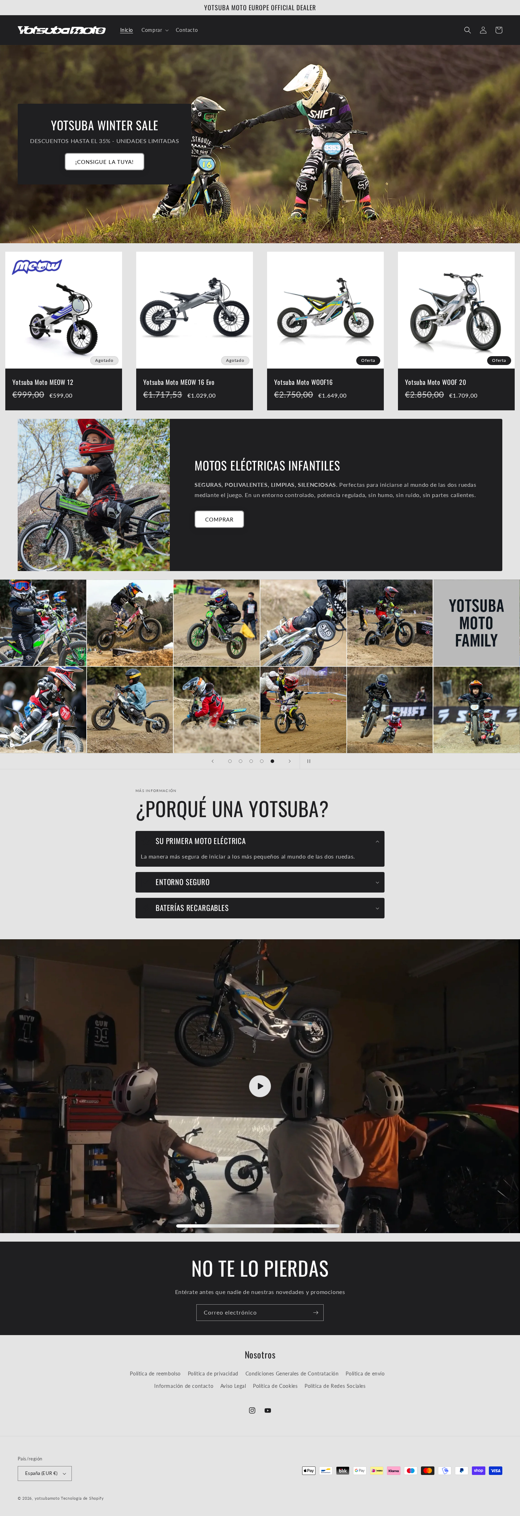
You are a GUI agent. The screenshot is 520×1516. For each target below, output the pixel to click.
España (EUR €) (41, 1473)
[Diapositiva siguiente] (289, 761)
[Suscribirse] (315, 1312)
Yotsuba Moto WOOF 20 (435, 382)
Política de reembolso (155, 1373)
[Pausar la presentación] (307, 761)
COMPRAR (219, 519)
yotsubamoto (47, 1498)
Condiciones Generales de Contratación (292, 1373)
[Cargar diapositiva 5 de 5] (272, 761)
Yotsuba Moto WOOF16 (303, 382)
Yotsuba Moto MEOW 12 (43, 382)
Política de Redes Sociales (335, 1386)
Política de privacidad (213, 1373)
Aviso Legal (233, 1386)
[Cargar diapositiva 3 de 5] (251, 761)
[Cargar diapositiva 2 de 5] (240, 761)
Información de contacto (183, 1386)
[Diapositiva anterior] (212, 761)
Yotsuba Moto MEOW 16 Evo (179, 382)
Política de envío (365, 1373)
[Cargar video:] (260, 1086)
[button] (154, 30)
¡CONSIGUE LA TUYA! (104, 162)
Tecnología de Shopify (82, 1498)
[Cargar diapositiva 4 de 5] (261, 761)
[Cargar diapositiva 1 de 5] (230, 761)
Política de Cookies (275, 1386)
